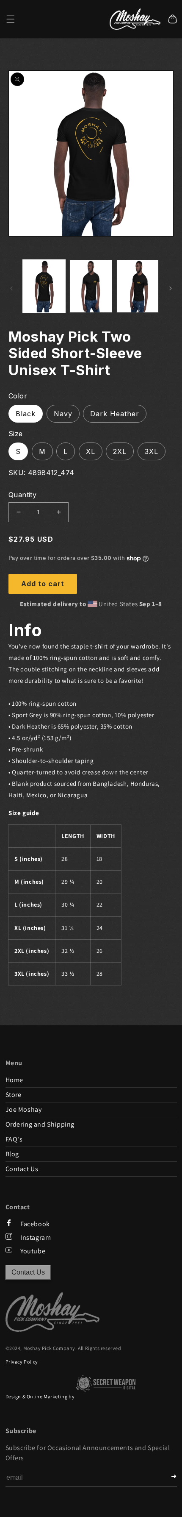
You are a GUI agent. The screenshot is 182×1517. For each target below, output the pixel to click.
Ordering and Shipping (40, 1124)
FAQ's (14, 1139)
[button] (10, 19)
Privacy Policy (22, 1361)
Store (14, 1094)
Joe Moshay (24, 1109)
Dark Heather (114, 413)
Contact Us (28, 1272)
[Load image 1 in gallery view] (44, 286)
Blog (12, 1154)
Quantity (22, 494)
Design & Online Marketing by (41, 1396)
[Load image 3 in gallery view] (137, 286)
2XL (120, 451)
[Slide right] (170, 288)
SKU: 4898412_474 (41, 472)
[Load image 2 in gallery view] (90, 286)
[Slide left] (11, 288)
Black (26, 413)
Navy (63, 413)
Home (14, 1079)
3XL (151, 451)
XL (90, 451)
